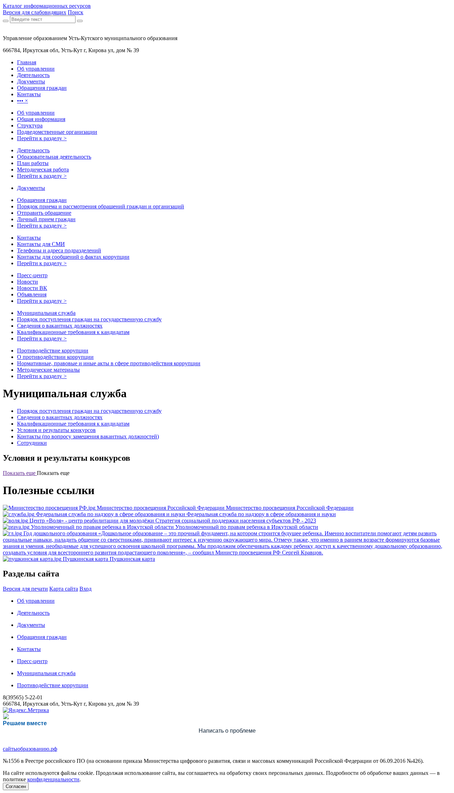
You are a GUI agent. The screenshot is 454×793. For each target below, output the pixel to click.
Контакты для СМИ (41, 244)
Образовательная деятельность (54, 157)
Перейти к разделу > (42, 138)
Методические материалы (48, 370)
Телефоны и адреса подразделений (59, 250)
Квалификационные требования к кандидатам (73, 332)
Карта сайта (63, 589)
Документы (31, 188)
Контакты (29, 238)
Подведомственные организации (57, 132)
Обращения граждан (42, 200)
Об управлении (36, 113)
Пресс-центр (32, 275)
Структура (30, 125)
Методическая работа (43, 169)
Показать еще (20, 473)
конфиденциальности (53, 779)
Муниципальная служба (46, 313)
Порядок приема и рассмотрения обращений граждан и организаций (100, 206)
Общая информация (41, 119)
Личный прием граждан (46, 219)
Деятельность (33, 150)
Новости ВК (32, 288)
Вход (85, 589)
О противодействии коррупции (55, 357)
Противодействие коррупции (52, 351)
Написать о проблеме (227, 731)
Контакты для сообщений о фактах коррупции (73, 257)
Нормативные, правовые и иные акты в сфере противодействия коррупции (108, 363)
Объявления (31, 294)
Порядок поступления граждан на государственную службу (89, 319)
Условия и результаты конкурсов (56, 430)
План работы (33, 163)
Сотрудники (32, 443)
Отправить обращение (44, 213)
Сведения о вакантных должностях (60, 326)
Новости (27, 282)
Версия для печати (25, 589)
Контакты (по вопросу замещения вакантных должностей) (88, 436)
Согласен (16, 786)
